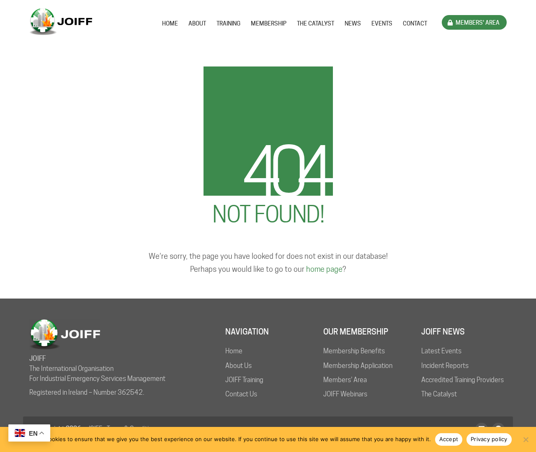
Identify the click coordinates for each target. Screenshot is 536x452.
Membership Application (357, 366)
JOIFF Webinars (345, 394)
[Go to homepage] (60, 21)
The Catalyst (439, 394)
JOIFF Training (244, 380)
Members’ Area (345, 380)
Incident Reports (445, 366)
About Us (238, 366)
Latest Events (441, 351)
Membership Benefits (354, 351)
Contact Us (241, 394)
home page (324, 269)
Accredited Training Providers (462, 380)
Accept (449, 439)
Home (233, 351)
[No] (525, 439)
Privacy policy (489, 439)
